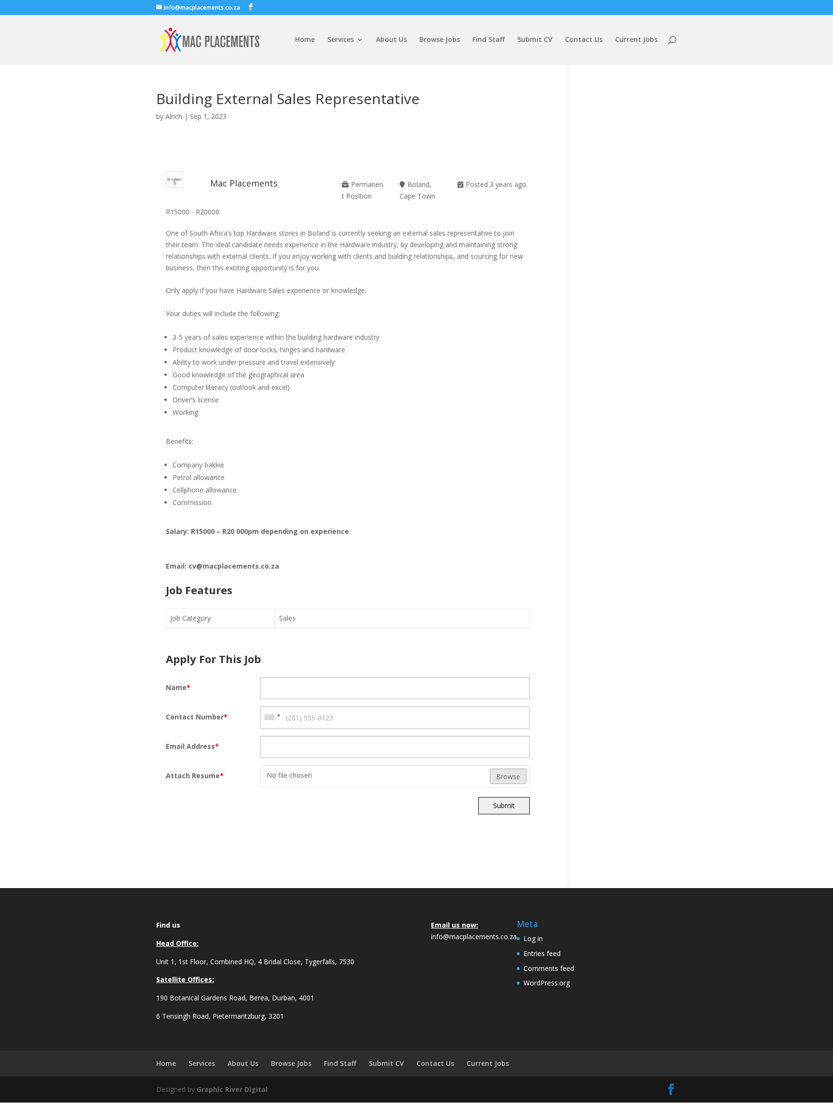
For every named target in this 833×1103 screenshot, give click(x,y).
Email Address (192, 746)
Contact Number (197, 716)
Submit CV (534, 40)
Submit (504, 805)
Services (340, 40)
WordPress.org (547, 982)
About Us (391, 40)
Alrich (173, 116)
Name (178, 687)
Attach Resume (195, 775)
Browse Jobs (439, 40)
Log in (533, 938)
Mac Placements (244, 183)
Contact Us (584, 40)
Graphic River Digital (232, 1089)
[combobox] (272, 717)
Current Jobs (636, 40)
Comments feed (549, 968)
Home (305, 40)
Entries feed (542, 953)
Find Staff (488, 40)
